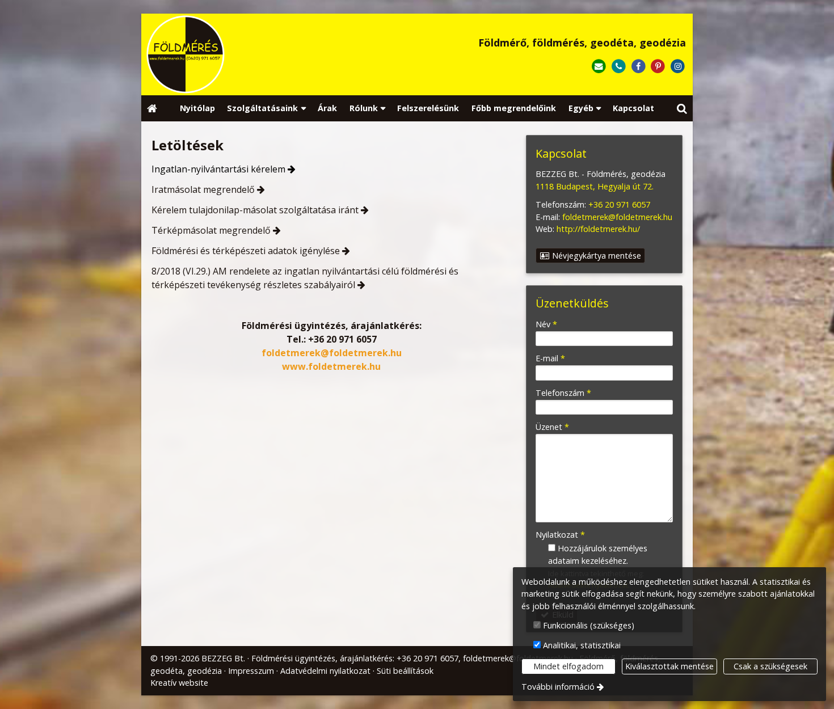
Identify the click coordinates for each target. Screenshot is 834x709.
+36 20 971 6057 (342, 339)
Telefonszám (563, 392)
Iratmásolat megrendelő (203, 189)
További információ (558, 686)
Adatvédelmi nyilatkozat (325, 670)
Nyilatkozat (560, 534)
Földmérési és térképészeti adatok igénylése (245, 250)
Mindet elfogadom (568, 666)
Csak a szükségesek (770, 666)
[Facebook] (638, 66)
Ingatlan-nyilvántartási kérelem (218, 169)
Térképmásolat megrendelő (211, 230)
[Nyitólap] (255, 54)
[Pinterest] (658, 66)
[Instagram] (677, 66)
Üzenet (552, 426)
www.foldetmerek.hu (331, 366)
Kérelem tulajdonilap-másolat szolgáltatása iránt (255, 210)
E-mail (550, 358)
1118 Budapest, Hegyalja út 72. (595, 186)
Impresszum (251, 670)
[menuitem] (152, 108)
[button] (682, 108)
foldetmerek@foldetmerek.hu (332, 353)
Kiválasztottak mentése (669, 666)
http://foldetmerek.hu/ (598, 228)
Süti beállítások (405, 670)
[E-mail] (599, 66)
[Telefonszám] (618, 66)
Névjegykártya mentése (595, 255)
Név (546, 324)
